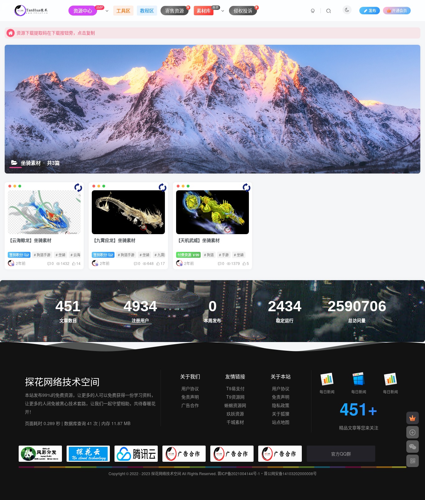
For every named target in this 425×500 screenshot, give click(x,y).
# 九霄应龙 (163, 254)
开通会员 (399, 10)
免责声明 (190, 397)
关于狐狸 (280, 413)
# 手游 (224, 254)
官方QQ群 (341, 454)
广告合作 (190, 405)
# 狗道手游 (42, 254)
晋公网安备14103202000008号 (290, 473)
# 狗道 (209, 254)
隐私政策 (280, 405)
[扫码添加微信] (412, 446)
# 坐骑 (60, 254)
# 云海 (75, 254)
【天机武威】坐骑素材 (198, 240)
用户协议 (190, 388)
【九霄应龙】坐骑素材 (113, 240)
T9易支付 (235, 388)
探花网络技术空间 (166, 473)
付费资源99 (188, 254)
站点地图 (280, 422)
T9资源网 (235, 397)
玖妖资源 (235, 413)
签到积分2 (19, 254)
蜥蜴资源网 (235, 405)
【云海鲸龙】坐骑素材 (29, 240)
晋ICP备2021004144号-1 (238, 473)
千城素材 (235, 422)
